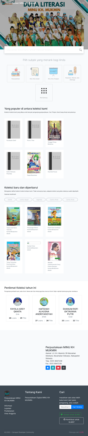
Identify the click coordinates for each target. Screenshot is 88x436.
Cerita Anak (70, 199)
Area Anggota (10, 413)
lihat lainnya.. (44, 97)
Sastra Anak (54, 199)
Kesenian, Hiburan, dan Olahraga (72, 79)
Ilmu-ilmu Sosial (34, 79)
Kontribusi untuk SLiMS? (72, 420)
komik (10, 199)
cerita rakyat (24, 199)
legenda (39, 199)
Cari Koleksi (77, 407)
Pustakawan (9, 411)
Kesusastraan (16, 79)
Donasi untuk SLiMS (72, 414)
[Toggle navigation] (83, 3)
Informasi (8, 406)
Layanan (7, 408)
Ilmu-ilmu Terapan (53, 79)
